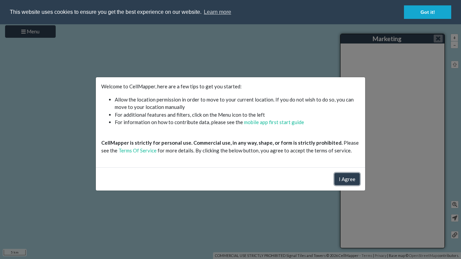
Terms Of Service (137, 150)
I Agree (347, 179)
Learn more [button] (217, 12)
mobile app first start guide (274, 122)
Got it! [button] (428, 12)
